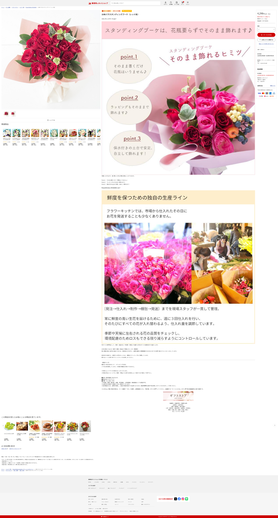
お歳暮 (121, 482)
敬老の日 (115, 482)
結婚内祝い (178, 403)
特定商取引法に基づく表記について (111, 511)
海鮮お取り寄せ (105, 499)
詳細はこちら (272, 85)
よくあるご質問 (98, 508)
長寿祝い (183, 408)
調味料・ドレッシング (119, 501)
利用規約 (90, 511)
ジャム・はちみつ (105, 501)
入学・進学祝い (170, 408)
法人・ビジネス (176, 411)
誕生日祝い (177, 408)
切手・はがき (91, 499)
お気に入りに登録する (267, 40)
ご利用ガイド (91, 508)
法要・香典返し (175, 406)
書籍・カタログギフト (145, 504)
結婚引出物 (184, 403)
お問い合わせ (105, 508)
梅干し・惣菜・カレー (92, 501)
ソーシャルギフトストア (132, 488)
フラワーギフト (131, 504)
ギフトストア (102, 488)
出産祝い (175, 405)
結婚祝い (172, 403)
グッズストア (121, 488)
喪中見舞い (183, 406)
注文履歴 (171, 4)
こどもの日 (96, 482)
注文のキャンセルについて (14, 448)
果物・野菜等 (130, 499)
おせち (127, 482)
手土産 (182, 411)
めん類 (89, 504)
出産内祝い (181, 405)
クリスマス (134, 482)
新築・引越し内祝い (183, 410)
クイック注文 (176, 4)
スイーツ (116, 504)
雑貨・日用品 (104, 504)
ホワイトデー (150, 482)
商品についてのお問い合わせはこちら (266, 43)
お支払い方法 (4, 448)
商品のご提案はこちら (134, 511)
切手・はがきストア (92, 488)
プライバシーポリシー (124, 511)
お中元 (109, 482)
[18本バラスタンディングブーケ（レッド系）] (6, 114)
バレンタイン (142, 482)
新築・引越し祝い (172, 410)
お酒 (142, 501)
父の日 (103, 482)
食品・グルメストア (112, 488)
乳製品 (142, 499)
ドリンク (130, 501)
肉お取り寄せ (117, 499)
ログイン (165, 4)
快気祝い (188, 408)
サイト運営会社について (98, 511)
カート (182, 4)
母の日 (89, 482)
